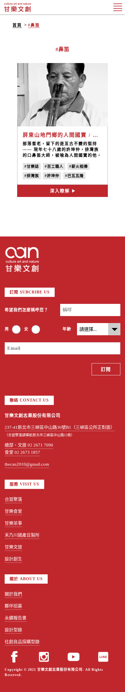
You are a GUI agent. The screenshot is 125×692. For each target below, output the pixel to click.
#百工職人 (54, 166)
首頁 (17, 25)
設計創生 (13, 559)
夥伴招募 (13, 606)
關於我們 (13, 594)
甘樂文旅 (13, 547)
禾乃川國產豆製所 (22, 535)
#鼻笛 (34, 25)
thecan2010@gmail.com (27, 464)
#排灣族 (31, 175)
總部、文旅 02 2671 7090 (29, 445)
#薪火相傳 (78, 166)
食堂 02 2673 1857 (22, 452)
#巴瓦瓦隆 (74, 175)
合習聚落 (13, 499)
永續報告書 (15, 618)
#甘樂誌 (31, 166)
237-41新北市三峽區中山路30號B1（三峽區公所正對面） (60, 427)
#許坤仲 (52, 175)
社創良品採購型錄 (22, 641)
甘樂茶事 (13, 523)
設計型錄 (13, 630)
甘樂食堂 (13, 511)
